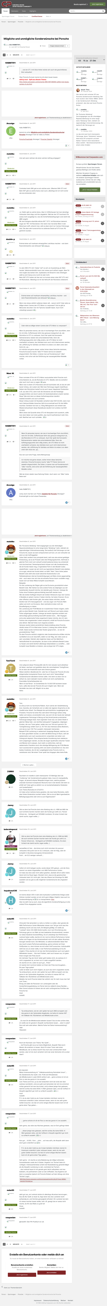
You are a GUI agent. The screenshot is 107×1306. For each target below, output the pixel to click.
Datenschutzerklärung (51, 1300)
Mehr (48, 16)
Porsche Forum (25, 47)
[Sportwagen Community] (7, 4)
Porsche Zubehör (46, 139)
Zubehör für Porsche (49, 494)
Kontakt (70, 1300)
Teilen (43, 46)
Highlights (32, 11)
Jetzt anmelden (51, 1272)
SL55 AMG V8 (86, 205)
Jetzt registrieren (97, 4)
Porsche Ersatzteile (25, 139)
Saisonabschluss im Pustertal (90, 267)
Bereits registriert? (80, 4)
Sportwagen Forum (8, 16)
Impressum (37, 1300)
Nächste (16, 55)
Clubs (24, 11)
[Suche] (103, 11)
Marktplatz (14, 11)
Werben (63, 1300)
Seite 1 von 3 (30, 55)
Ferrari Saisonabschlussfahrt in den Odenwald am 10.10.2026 (89, 289)
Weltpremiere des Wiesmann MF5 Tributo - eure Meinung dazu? (89, 318)
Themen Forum (23, 16)
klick (52, 899)
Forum (5, 11)
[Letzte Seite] (21, 55)
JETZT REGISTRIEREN (89, 190)
